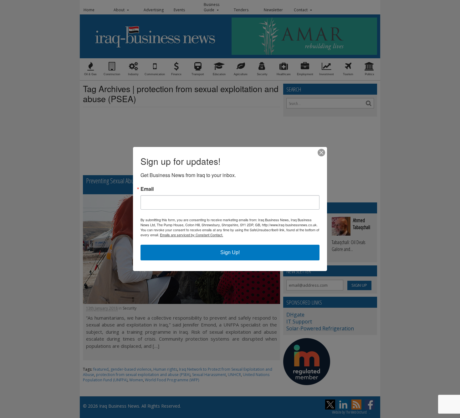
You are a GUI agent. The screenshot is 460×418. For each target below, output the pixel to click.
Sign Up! (230, 252)
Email (147, 188)
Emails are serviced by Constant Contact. (191, 234)
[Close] (321, 152)
